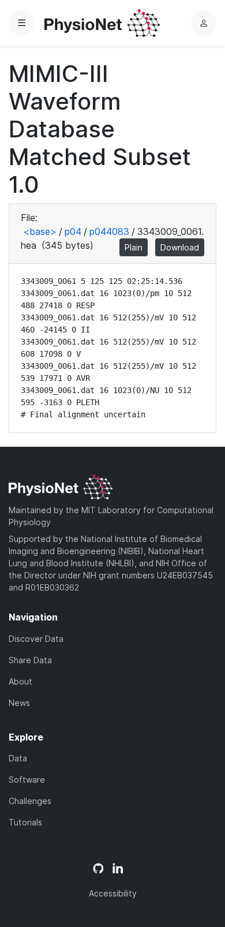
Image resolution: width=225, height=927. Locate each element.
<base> (40, 231)
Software (27, 779)
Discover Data (36, 639)
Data (18, 758)
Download (179, 247)
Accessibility (113, 893)
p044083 (109, 231)
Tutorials (25, 822)
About (20, 681)
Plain (133, 247)
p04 (73, 231)
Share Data (30, 660)
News (19, 703)
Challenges (30, 801)
